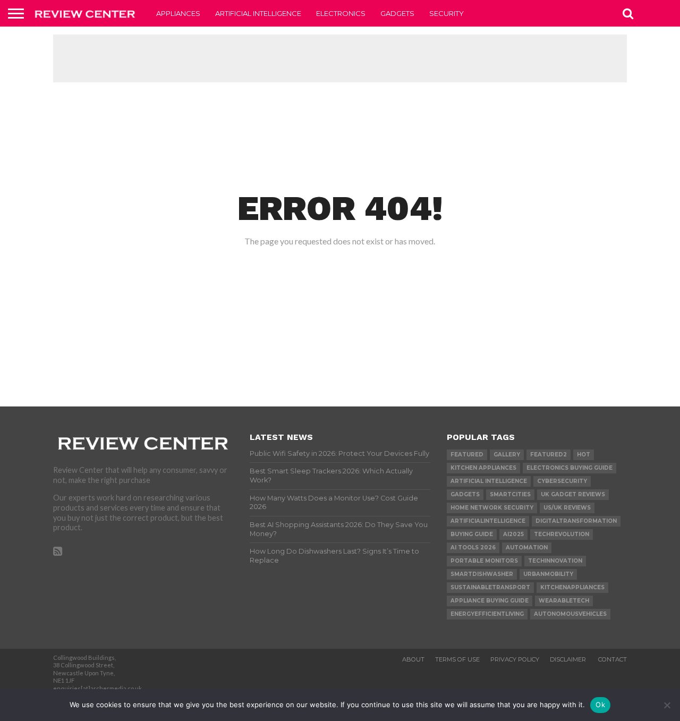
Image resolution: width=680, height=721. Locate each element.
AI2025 (513, 534)
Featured (466, 454)
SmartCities (510, 494)
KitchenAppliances (572, 587)
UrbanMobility (548, 574)
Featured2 (548, 454)
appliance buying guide (489, 600)
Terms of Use (457, 659)
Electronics (341, 13)
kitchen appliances (483, 467)
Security (446, 13)
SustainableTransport (490, 587)
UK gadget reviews (573, 494)
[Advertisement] (340, 58)
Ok (600, 704)
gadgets (465, 494)
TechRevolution (561, 534)
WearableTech (564, 600)
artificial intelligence (488, 481)
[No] (666, 705)
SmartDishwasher (481, 574)
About (413, 659)
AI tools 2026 (473, 547)
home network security (491, 507)
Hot (583, 454)
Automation (527, 547)
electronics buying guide (569, 467)
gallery (507, 454)
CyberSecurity (562, 481)
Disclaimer (569, 659)
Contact (612, 659)
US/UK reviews (567, 507)
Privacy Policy (514, 659)
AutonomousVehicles (570, 613)
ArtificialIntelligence (487, 521)
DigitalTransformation (576, 521)
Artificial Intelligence (258, 13)
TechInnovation (555, 560)
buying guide (471, 534)
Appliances (178, 13)
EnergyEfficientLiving (487, 613)
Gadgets (397, 13)
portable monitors (484, 560)
